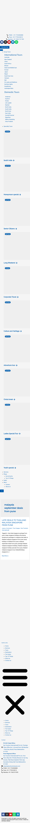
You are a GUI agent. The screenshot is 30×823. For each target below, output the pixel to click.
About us (8, 486)
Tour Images (16, 528)
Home (7, 646)
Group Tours (7, 52)
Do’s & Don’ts (9, 476)
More (5, 482)
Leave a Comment (7, 528)
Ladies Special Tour (11, 434)
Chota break (8, 399)
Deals (5, 480)
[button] (15, 691)
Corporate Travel (10, 297)
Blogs (5, 474)
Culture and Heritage (11, 331)
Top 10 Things (9, 478)
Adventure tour (9, 365)
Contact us (8, 660)
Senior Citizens (9, 229)
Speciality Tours (8, 126)
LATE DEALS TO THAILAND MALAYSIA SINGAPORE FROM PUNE (14, 522)
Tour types (8, 654)
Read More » (5, 556)
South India (8, 160)
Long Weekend (9, 263)
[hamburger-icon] (1, 50)
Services (6, 472)
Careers (8, 484)
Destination (8, 652)
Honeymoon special (11, 194)
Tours (6, 650)
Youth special (9, 468)
